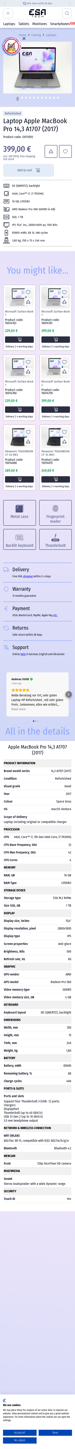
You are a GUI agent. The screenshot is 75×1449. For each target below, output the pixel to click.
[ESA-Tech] (37, 13)
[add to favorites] (65, 151)
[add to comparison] (51, 151)
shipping (36, 3)
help (23, 654)
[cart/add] (19, 339)
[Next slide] (71, 3)
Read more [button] (18, 709)
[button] (17, 99)
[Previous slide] (3, 3)
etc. (55, 615)
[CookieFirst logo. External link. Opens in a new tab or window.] (4, 1400)
